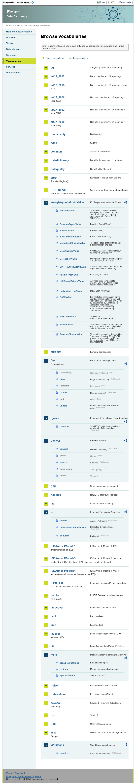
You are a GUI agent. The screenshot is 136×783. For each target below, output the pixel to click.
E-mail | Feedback (15, 773)
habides (56, 494)
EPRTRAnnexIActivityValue (74, 267)
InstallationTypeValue (71, 291)
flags (62, 379)
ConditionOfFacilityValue (72, 243)
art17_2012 (58, 109)
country (64, 753)
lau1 (53, 616)
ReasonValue (66, 324)
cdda (54, 143)
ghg (53, 486)
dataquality (58, 169)
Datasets (10, 37)
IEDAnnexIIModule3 (63, 558)
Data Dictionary (31, 25)
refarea (63, 392)
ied (53, 512)
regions (64, 669)
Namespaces (13, 72)
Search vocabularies (55, 58)
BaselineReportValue (70, 224)
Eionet (19, 25)
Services (10, 66)
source (63, 462)
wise (53, 732)
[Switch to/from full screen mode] (113, 2)
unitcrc (63, 405)
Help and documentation (19, 31)
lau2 (53, 625)
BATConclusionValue (70, 236)
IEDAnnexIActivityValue (72, 281)
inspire (55, 595)
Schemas (11, 55)
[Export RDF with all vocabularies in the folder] (125, 203)
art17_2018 (58, 122)
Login (102, 2)
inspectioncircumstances (73, 527)
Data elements (13, 49)
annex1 (63, 520)
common (56, 151)
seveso (55, 703)
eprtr (54, 177)
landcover (57, 607)
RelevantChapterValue (71, 334)
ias (52, 503)
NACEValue (65, 297)
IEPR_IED (57, 583)
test (53, 715)
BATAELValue (67, 230)
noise (54, 685)
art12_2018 (58, 85)
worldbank (57, 745)
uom (53, 724)
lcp (53, 646)
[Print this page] (109, 2)
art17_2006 (58, 97)
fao (53, 360)
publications (58, 694)
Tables (9, 43)
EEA (19, 2)
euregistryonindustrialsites (68, 202)
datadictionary (60, 160)
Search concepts (80, 58)
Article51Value (67, 210)
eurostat (56, 352)
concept (64, 449)
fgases (55, 418)
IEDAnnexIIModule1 (63, 546)
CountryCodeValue (69, 251)
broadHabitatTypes (69, 663)
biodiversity (58, 134)
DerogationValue (68, 259)
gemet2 (55, 440)
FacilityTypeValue (69, 275)
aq (52, 67)
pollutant (64, 535)
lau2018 (56, 633)
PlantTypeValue (68, 316)
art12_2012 (58, 76)
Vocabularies (13, 61)
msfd (54, 654)
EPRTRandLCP (60, 190)
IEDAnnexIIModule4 (63, 570)
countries (64, 426)
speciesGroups (67, 675)
